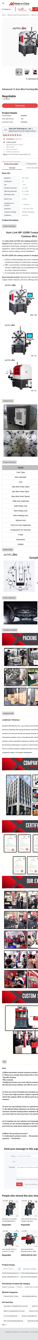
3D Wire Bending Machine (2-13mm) (11, 1273)
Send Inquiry (20, 106)
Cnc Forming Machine (10, 1316)
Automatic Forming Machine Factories (16, 1306)
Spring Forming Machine (29, 1316)
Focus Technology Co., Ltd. (25, 1332)
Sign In (5, 154)
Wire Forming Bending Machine (13, 1321)
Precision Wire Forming (11, 1296)
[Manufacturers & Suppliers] (19, 4)
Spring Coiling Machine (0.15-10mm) (11, 1277)
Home (3, 15)
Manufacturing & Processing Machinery (18, 15)
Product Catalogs (30, 1269)
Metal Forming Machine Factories (14, 1311)
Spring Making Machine (29, 1296)
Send (19, 1184)
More (4, 1325)
